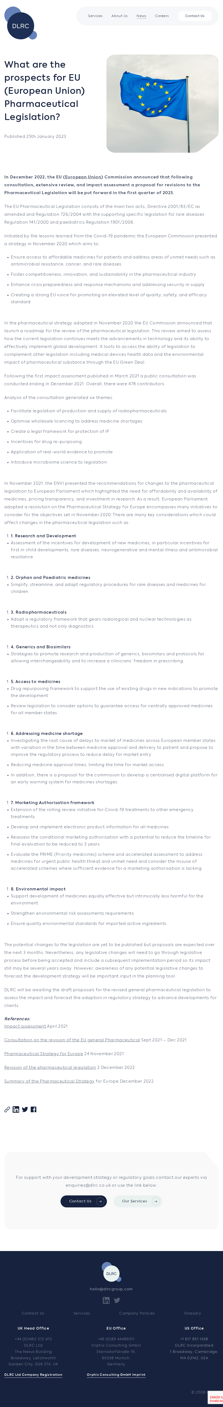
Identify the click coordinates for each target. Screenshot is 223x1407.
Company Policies (137, 1313)
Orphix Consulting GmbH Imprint (116, 1374)
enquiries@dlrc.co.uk (88, 1186)
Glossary (192, 1313)
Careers (162, 16)
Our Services (134, 1201)
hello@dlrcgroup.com (111, 1289)
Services (95, 16)
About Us (120, 16)
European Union (83, 177)
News (141, 16)
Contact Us (194, 16)
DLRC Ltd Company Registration (33, 1374)
